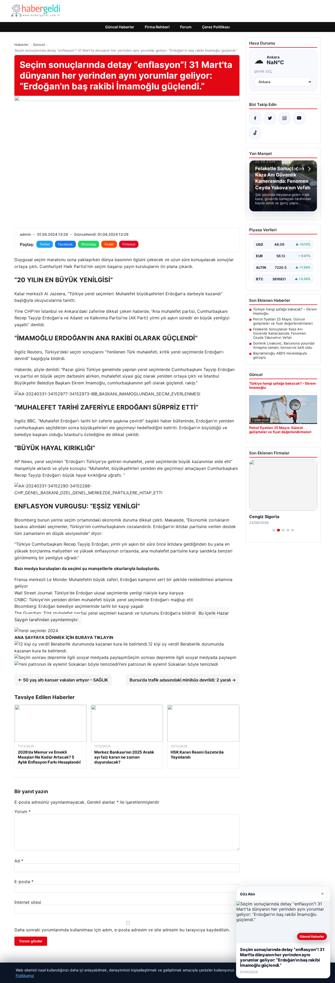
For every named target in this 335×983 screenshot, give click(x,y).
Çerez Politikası (216, 27)
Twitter (45, 244)
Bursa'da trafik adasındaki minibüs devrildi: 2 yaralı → (183, 680)
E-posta (24, 881)
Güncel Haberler (119, 27)
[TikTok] (255, 133)
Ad (18, 860)
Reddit (109, 244)
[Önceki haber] (297, 168)
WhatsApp (88, 244)
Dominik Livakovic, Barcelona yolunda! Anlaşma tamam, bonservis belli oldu (284, 345)
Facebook (65, 244)
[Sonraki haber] (308, 168)
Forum (186, 27)
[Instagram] (284, 118)
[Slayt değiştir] (273, 530)
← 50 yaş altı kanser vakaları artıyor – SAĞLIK (63, 680)
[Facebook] (255, 118)
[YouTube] (299, 118)
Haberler (21, 44)
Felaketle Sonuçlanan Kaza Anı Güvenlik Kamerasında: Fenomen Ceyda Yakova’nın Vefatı (279, 333)
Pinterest (128, 244)
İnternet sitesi (27, 902)
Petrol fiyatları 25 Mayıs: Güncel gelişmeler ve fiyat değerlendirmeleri (283, 321)
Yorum (22, 811)
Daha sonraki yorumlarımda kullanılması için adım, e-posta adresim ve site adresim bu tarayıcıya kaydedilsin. (122, 929)
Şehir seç (263, 71)
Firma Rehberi (157, 27)
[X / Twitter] (270, 118)
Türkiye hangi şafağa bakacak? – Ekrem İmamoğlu (285, 311)
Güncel (39, 44)
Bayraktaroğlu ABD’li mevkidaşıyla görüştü (280, 355)
